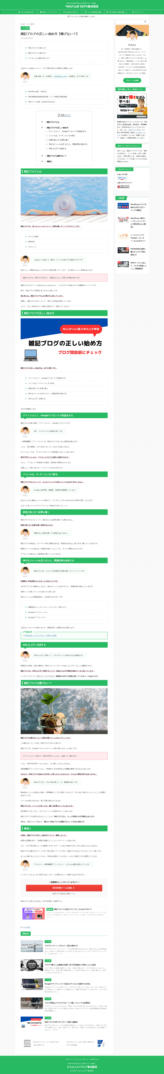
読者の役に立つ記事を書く (57, 140)
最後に (48, 161)
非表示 (67, 115)
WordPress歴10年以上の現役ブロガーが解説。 (82, 1063)
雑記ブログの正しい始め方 (56, 127)
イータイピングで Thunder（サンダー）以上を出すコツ (138, 238)
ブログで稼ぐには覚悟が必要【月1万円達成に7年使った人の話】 (71, 965)
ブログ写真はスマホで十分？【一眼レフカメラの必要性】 (68, 1003)
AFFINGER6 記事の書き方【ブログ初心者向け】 (138, 252)
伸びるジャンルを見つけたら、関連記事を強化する (66, 144)
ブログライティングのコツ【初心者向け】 (62, 945)
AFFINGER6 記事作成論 (116, 12)
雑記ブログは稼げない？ (56, 156)
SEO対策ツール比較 (62, 888)
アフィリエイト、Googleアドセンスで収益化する (65, 131)
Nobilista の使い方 (72, 12)
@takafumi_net (60, 76)
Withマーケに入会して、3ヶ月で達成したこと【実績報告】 (139, 266)
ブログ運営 (26, 927)
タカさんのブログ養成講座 (82, 1066)
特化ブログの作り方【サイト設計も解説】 (62, 1022)
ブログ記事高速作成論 (94, 12)
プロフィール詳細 (132, 80)
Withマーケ (132, 130)
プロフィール (139, 12)
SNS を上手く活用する (55, 148)
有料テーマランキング (49, 12)
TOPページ (69, 1059)
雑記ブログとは (52, 122)
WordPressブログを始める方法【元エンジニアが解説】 (138, 207)
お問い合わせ (94, 1059)
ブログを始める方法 (27, 12)
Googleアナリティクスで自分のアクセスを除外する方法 (67, 984)
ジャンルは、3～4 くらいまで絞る (60, 135)
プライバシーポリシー (81, 1059)
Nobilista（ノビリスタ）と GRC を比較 (41, 635)
